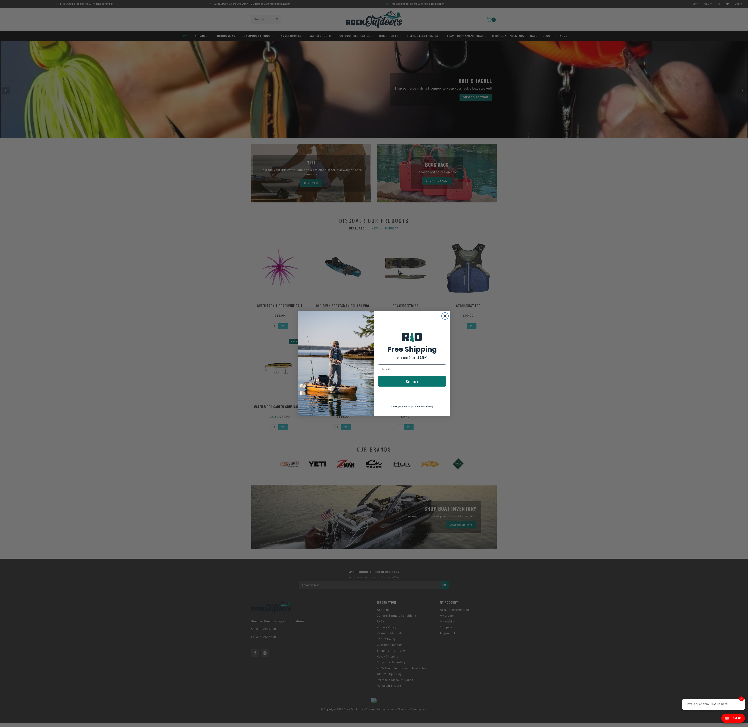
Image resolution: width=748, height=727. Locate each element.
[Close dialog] (445, 316)
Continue (412, 381)
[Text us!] (733, 719)
